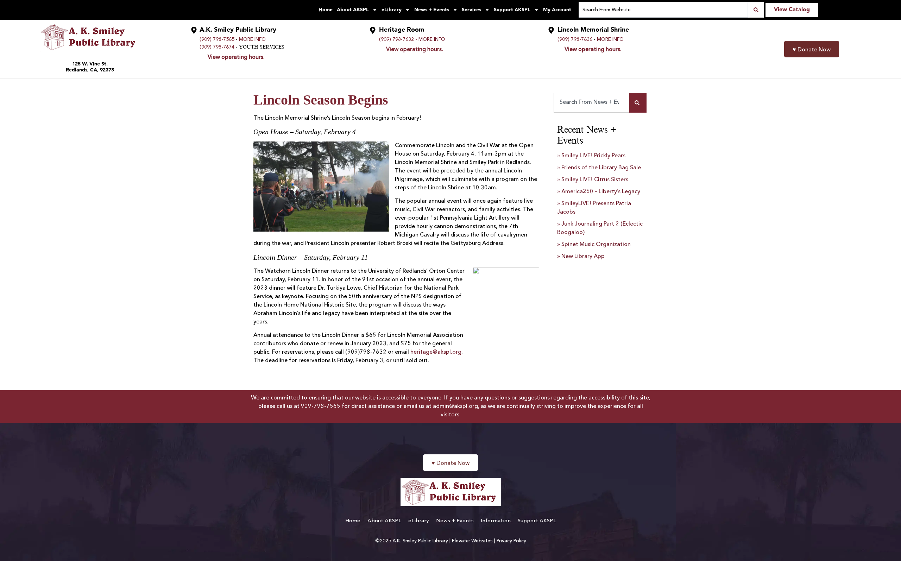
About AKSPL (353, 10)
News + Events (431, 10)
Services (471, 10)
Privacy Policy (511, 540)
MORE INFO (252, 39)
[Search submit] (756, 10)
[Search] (638, 103)
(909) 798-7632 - (398, 39)
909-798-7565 (320, 406)
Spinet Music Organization (596, 244)
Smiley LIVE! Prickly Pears (593, 156)
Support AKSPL (512, 10)
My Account (557, 10)
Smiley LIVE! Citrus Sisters (594, 180)
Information (496, 521)
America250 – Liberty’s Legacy (600, 192)
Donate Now (812, 50)
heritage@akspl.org (435, 352)
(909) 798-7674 (217, 47)
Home (326, 10)
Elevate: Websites (472, 540)
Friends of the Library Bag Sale (601, 168)
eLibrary (392, 10)
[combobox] (591, 103)
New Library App (583, 256)
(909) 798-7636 (574, 39)
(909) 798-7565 (217, 39)
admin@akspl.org (455, 406)
